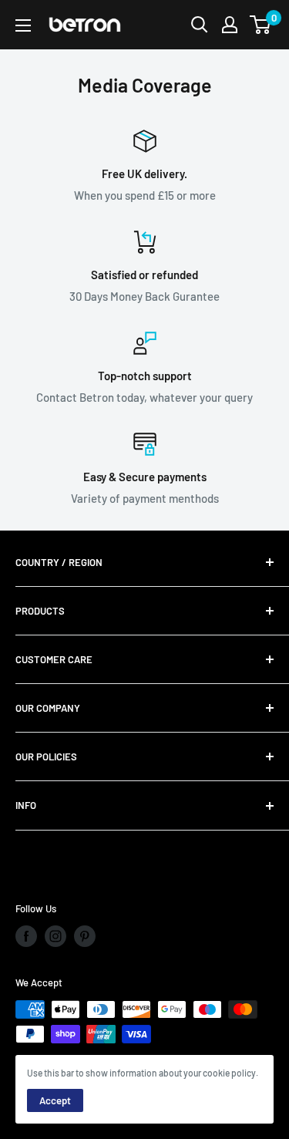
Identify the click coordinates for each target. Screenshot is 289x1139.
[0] (261, 24)
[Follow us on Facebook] (26, 936)
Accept (55, 1100)
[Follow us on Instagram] (55, 936)
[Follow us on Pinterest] (85, 936)
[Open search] (199, 24)
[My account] (229, 24)
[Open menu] (23, 25)
